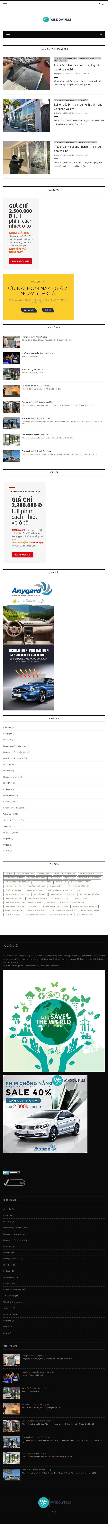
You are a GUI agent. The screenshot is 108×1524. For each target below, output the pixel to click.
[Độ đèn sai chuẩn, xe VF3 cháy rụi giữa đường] (11, 390)
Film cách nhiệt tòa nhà (36, 886)
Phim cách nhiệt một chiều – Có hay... (37, 418)
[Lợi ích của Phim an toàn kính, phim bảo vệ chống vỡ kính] (26, 115)
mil (78, 890)
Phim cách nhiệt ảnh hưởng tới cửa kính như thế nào (23, 902)
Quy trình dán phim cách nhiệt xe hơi (55, 906)
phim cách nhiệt (40, 894)
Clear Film (7, 727)
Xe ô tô (24, 356)
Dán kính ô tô (69, 878)
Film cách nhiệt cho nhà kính (65, 58)
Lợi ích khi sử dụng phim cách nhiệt (60, 890)
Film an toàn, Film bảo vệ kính (65, 100)
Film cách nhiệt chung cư (80, 882)
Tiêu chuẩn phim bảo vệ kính (89, 910)
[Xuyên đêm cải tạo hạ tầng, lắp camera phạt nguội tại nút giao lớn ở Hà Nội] (11, 358)
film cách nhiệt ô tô (56, 886)
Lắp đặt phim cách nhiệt (13, 890)
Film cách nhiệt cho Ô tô (87, 58)
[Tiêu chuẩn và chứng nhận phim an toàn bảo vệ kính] (26, 157)
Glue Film (7, 764)
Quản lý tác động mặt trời (14, 910)
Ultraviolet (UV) (9, 833)
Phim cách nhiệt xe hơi (60, 898)
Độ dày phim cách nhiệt (85, 914)
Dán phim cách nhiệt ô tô (42, 882)
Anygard (8, 874)
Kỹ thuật (63, 60)
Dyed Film (7, 740)
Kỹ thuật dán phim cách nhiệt (78, 886)
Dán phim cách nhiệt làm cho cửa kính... (38, 402)
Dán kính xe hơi (55, 878)
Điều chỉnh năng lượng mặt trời (61, 914)
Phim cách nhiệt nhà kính (14, 898)
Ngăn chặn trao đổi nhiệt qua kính (17, 894)
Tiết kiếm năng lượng (12, 914)
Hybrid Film (8, 783)
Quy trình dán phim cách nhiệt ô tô (84, 906)
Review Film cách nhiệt (87, 142)
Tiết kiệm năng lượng (11, 820)
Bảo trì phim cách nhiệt (25, 874)
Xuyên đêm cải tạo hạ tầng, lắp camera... (38, 353)
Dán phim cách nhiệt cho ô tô (89, 878)
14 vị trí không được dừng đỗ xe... (35, 369)
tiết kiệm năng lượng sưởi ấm (35, 914)
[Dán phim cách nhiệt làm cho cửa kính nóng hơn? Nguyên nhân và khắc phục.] (11, 407)
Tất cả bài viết (50, 340)
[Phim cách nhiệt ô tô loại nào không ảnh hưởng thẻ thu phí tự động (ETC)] (11, 456)
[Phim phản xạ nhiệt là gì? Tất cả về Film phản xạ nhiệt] (11, 341)
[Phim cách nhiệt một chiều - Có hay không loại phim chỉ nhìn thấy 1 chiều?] (11, 423)
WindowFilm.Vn (10, 956)
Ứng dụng (7, 839)
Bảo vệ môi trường (44, 874)
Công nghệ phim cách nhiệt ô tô (90, 874)
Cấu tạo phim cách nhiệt (36, 878)
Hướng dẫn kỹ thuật (55, 454)
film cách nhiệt (61, 882)
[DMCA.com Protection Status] (11, 1174)
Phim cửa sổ (51, 902)
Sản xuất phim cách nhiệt (37, 910)
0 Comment (84, 74)
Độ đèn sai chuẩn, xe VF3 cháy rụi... (36, 386)
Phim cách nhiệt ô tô (80, 898)
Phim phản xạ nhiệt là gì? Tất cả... (35, 337)
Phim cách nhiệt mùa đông (89, 894)
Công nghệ (26, 340)
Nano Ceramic (9, 795)
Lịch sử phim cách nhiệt (35, 890)
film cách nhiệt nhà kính (14, 886)
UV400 (6, 845)
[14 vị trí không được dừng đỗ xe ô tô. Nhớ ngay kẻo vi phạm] (11, 374)
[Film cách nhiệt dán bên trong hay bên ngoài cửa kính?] (26, 73)
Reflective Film (9, 802)
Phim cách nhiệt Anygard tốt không (62, 894)
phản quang (33, 906)
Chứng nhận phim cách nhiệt (65, 874)
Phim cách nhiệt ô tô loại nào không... (37, 451)
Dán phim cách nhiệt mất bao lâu (17, 882)
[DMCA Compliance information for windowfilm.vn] (14, 1184)
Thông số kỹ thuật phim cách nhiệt (63, 910)
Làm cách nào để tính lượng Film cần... (37, 435)
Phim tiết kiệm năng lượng (14, 906)
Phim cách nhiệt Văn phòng (37, 898)
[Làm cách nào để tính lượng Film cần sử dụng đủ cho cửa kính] (11, 439)
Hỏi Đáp (34, 340)
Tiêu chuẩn (83, 100)
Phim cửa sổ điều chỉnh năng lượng (72, 902)
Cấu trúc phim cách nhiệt (14, 878)
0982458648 (64, 966)
